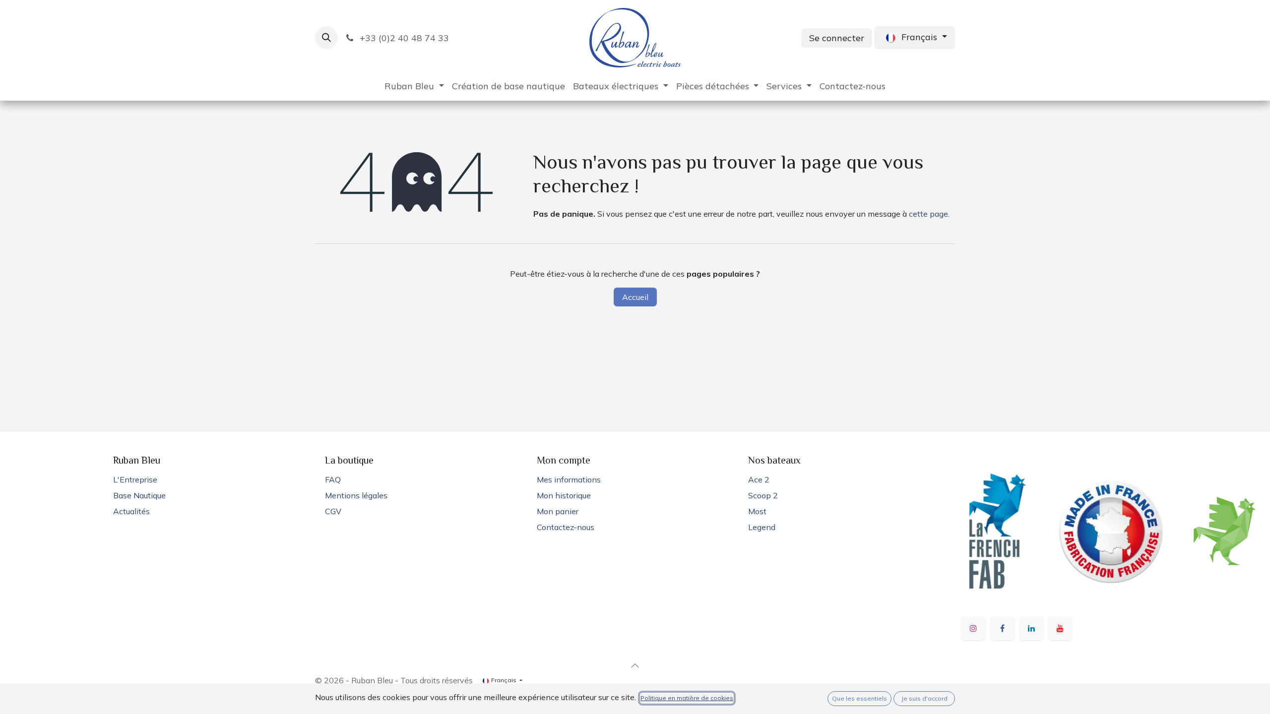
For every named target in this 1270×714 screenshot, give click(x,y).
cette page (928, 214)
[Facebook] (1003, 628)
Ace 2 (758, 479)
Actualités (131, 511)
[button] (326, 37)
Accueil (635, 297)
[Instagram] (973, 628)
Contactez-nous (565, 527)
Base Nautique (139, 495)
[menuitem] (414, 86)
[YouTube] (1060, 628)
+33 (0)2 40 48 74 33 (403, 38)
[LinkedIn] (1031, 628)
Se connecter (836, 38)
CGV (333, 511)
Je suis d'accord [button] (924, 698)
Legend (761, 527)
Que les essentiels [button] (859, 698)
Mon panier (557, 511)
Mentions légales (356, 495)
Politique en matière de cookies (686, 698)
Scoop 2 (763, 495)
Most (757, 511)
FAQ (333, 479)
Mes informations (569, 479)
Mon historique (564, 495)
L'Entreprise (135, 479)
